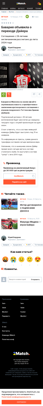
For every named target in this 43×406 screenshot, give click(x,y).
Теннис (38, 8)
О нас (4, 327)
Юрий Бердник (14, 47)
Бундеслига (17, 55)
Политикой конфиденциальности (16, 397)
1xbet (4, 308)
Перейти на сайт (19, 182)
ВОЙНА (13, 8)
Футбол (21, 8)
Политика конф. (8, 339)
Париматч (6, 316)
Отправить (35, 279)
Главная (4, 8)
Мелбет (5, 312)
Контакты (6, 331)
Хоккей (30, 8)
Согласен (21, 402)
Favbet (22, 312)
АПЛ (28, 55)
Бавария (6, 55)
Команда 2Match (8, 335)
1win (3, 303)
